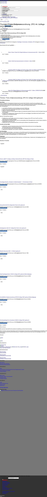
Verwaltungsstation (6, 9)
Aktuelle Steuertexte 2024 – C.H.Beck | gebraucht (10, 251)
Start (1, 17)
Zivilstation (4, 7)
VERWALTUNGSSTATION (5, 358)
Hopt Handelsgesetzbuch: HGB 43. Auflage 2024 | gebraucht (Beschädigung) (15, 274)
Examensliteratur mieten (7, 14)
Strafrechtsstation (5, 8)
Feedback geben (3, 378)
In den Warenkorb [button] (3, 161)
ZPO (34, 41)
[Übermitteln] (2, 479)
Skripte (3, 12)
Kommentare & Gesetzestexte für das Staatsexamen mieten (12, 369)
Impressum (2, 385)
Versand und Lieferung (4, 363)
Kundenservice (3, 377)
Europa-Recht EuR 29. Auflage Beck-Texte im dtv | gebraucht (12, 205)
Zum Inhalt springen (4, 0)
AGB (1, 382)
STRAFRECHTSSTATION (5, 355)
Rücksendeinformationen (5, 364)
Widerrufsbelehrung (4, 383)
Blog (1, 368)
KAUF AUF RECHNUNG (5, 347)
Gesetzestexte (5, 10)
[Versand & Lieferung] (1, 337)
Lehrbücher (4, 13)
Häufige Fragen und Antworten (6, 376)
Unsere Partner (3, 371)
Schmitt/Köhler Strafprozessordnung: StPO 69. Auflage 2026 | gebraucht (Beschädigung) (18, 297)
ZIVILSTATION (3, 352)
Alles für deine (3, 351)
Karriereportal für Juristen (5, 370)
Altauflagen (19, 41)
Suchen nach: (7, 7)
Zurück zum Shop (5, 39)
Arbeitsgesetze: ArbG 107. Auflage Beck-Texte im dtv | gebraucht (13, 228)
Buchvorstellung (5, 15)
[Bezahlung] (3, 344)
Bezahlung (2, 362)
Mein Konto (2, 375)
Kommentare (5, 11)
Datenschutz (2, 384)
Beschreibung (4, 95)
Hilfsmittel (5, 17)
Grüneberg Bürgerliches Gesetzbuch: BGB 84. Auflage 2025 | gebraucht (14, 320)
